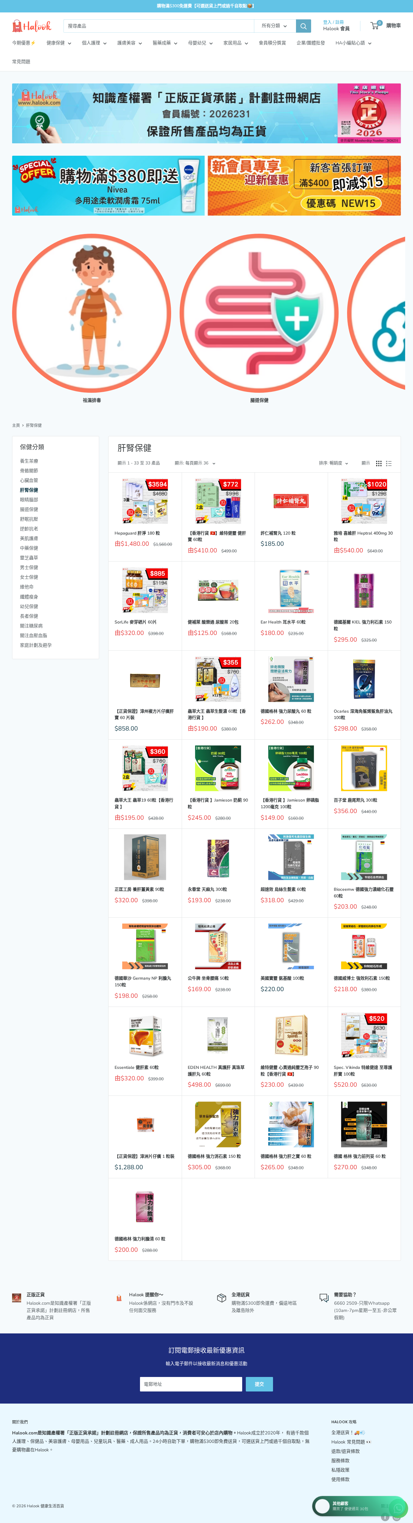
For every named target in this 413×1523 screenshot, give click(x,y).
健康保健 (56, 43)
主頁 (16, 425)
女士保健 (29, 577)
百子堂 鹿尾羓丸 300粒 (355, 800)
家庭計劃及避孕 (36, 645)
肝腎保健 (34, 425)
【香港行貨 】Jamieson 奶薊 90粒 (218, 803)
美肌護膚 (29, 538)
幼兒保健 (29, 607)
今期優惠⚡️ (24, 43)
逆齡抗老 (29, 529)
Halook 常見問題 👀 (351, 1442)
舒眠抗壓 (29, 519)
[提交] (303, 26)
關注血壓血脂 (33, 636)
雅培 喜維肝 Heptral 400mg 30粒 (363, 536)
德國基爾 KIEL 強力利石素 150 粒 (363, 625)
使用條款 (340, 1479)
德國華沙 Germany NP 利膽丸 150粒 (143, 981)
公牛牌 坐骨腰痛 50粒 (208, 978)
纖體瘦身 (29, 597)
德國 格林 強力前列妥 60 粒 (360, 1156)
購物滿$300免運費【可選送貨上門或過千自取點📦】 (206, 6)
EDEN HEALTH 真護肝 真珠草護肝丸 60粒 (216, 1071)
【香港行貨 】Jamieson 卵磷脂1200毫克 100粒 (290, 803)
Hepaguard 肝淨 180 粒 (137, 533)
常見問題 (21, 62)
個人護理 (91, 43)
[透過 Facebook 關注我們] (385, 1517)
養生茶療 (29, 461)
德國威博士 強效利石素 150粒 (362, 978)
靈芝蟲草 (29, 558)
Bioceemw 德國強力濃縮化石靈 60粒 (364, 893)
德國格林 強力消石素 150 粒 (214, 1156)
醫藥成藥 (162, 43)
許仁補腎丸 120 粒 (278, 533)
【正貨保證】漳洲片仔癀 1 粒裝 (144, 1156)
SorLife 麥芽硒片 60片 (136, 622)
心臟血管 (29, 480)
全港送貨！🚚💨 (348, 1433)
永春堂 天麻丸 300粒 (207, 889)
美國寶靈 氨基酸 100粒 (282, 978)
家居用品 (232, 43)
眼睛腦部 (29, 500)
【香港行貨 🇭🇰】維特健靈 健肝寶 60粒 (217, 536)
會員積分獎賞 (272, 43)
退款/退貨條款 (345, 1451)
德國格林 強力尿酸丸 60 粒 (286, 711)
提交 (259, 1384)
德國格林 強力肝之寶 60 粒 (286, 1156)
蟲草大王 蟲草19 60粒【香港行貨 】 (144, 803)
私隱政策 (340, 1470)
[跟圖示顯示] (379, 463)
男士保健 (29, 568)
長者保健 (29, 616)
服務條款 (340, 1461)
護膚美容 (126, 43)
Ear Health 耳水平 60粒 (283, 622)
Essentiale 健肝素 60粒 (137, 1067)
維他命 (27, 587)
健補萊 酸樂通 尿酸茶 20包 (213, 622)
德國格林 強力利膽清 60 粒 (140, 1239)
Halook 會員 (336, 28)
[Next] (400, 313)
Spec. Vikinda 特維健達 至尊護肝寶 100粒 (363, 1071)
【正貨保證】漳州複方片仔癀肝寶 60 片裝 (144, 714)
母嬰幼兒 (197, 43)
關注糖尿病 (31, 626)
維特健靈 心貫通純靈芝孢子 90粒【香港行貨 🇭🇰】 (290, 1071)
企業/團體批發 (311, 43)
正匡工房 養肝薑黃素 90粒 (139, 889)
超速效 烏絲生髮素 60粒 (283, 889)
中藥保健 (29, 548)
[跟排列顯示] (389, 463)
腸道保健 (29, 509)
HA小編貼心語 (350, 43)
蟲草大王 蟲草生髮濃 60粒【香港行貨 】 (217, 714)
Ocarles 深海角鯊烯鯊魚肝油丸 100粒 (363, 714)
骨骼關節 (29, 471)
